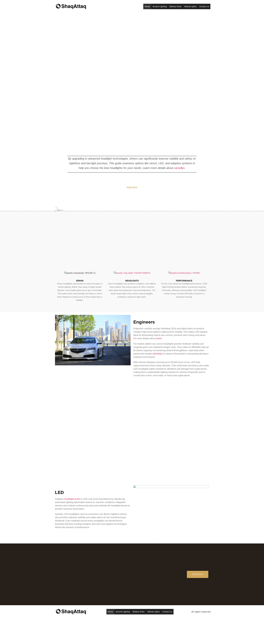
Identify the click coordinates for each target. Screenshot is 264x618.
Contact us (204, 6)
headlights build (72, 499)
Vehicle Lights (190, 6)
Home (147, 6)
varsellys (179, 167)
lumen (159, 338)
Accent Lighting (160, 6)
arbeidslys (157, 354)
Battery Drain (175, 6)
